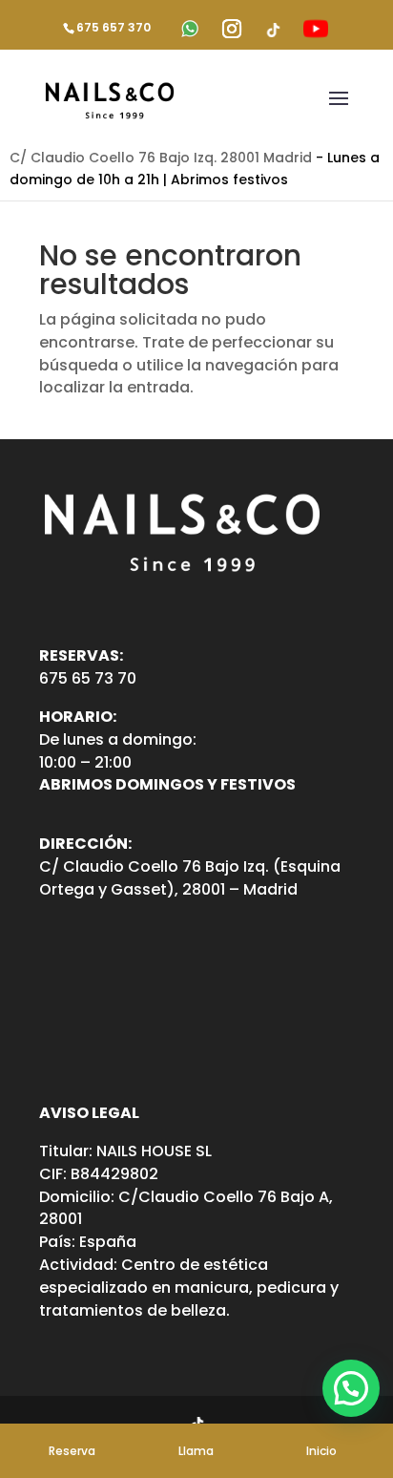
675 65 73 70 (87, 678)
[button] (351, 1388)
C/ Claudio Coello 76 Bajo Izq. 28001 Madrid (161, 157)
